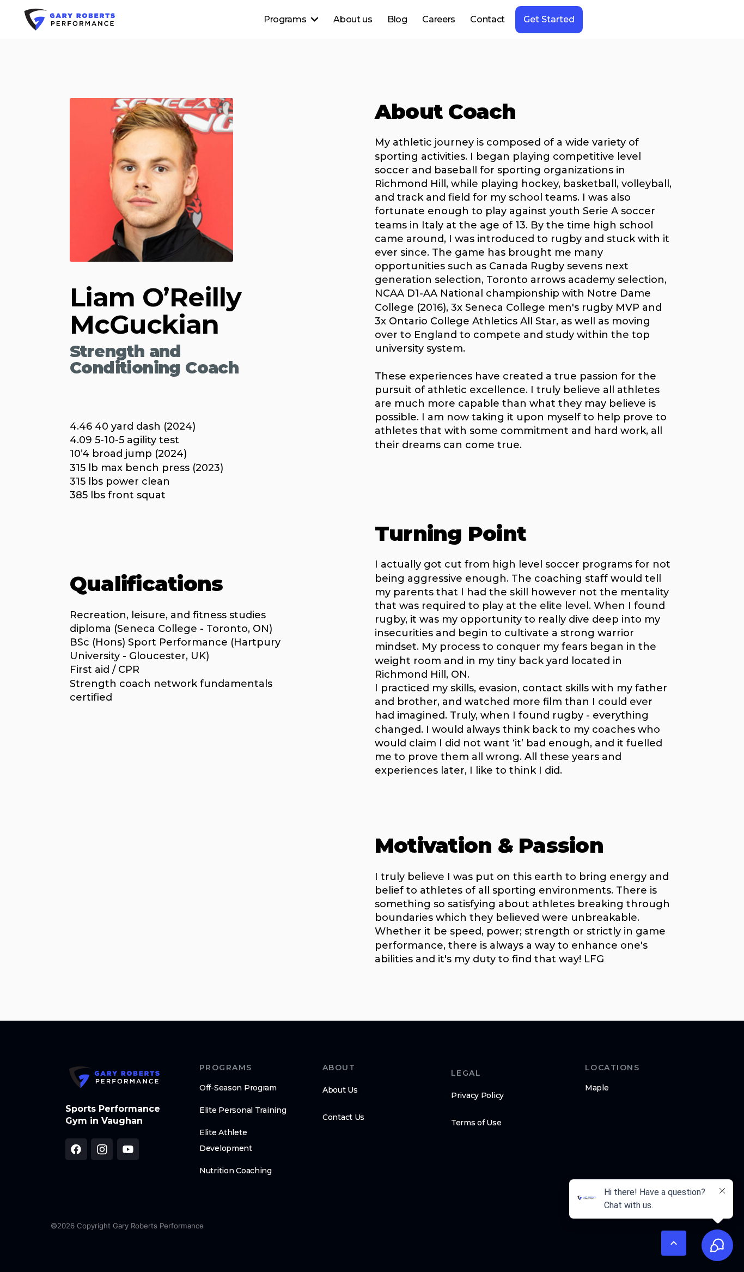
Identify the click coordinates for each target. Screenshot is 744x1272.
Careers (438, 19)
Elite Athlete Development (225, 1140)
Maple (597, 1088)
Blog (397, 19)
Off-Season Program (238, 1088)
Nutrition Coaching (235, 1170)
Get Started (549, 19)
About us (352, 19)
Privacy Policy (477, 1095)
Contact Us (343, 1117)
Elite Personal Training (242, 1110)
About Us (340, 1090)
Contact (487, 19)
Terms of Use (476, 1123)
